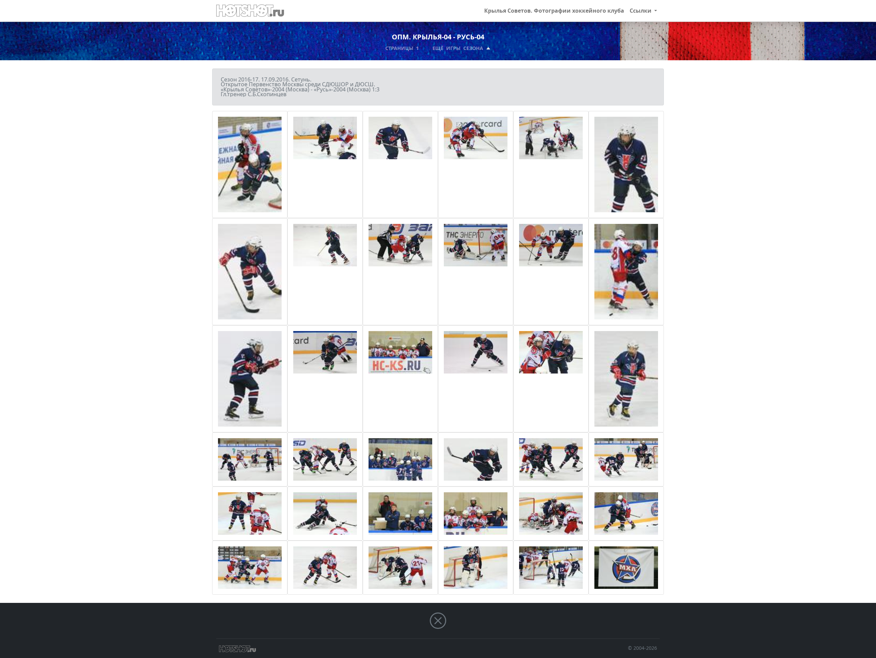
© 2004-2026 (642, 648)
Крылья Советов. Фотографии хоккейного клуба (554, 10)
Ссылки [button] (641, 10)
